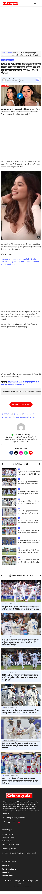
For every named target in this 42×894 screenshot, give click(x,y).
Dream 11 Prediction (17, 853)
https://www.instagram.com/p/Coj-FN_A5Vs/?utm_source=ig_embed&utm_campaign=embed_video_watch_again (20, 261)
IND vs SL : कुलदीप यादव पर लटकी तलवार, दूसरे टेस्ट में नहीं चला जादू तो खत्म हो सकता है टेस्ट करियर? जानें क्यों (28, 513)
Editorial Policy (7, 841)
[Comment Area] (38, 80)
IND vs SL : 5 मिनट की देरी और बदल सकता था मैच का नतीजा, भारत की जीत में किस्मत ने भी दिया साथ (29, 552)
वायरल (10, 53)
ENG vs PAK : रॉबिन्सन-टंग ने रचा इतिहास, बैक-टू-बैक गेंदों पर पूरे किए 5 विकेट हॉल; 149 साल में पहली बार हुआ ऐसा (20, 677)
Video (8, 60)
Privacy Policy (27, 886)
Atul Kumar (6, 603)
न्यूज (13, 60)
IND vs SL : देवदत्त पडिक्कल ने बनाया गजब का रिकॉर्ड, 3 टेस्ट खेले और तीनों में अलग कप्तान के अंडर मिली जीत (28, 523)
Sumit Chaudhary (14, 79)
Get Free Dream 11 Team (21, 404)
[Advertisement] (21, 29)
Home (4, 53)
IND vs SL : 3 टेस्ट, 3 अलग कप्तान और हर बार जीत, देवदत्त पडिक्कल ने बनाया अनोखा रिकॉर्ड (28, 533)
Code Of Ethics (7, 834)
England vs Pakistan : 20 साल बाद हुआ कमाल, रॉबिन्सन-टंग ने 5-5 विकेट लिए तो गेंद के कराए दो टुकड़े (29, 474)
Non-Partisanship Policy (10, 844)
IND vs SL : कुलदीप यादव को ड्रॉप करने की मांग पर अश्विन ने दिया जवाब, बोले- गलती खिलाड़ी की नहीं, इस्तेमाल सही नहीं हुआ (20, 642)
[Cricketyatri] (10, 3)
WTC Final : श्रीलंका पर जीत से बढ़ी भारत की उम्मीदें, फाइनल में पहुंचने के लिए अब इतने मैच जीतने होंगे (28, 562)
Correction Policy (8, 837)
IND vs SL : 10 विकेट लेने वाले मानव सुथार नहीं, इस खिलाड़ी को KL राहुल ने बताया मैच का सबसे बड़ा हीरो (28, 503)
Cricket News (30, 853)
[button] (35, 3)
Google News (15, 886)
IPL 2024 (5, 853)
